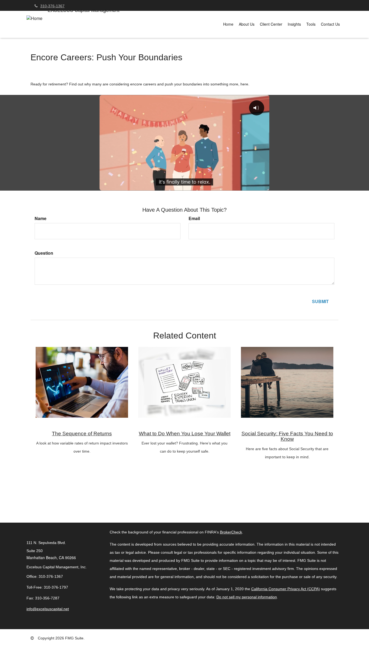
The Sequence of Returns (82, 433)
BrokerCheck (231, 532)
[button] (246, 24)
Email (194, 218)
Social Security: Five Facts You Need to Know (287, 436)
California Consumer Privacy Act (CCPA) (285, 589)
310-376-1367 (52, 6)
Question (44, 253)
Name (40, 218)
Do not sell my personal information (246, 597)
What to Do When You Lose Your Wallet (184, 433)
